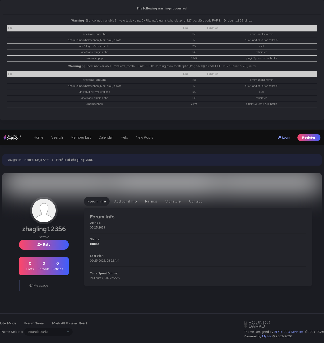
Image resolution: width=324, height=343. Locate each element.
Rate (46, 244)
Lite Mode (8, 323)
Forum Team (34, 323)
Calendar (106, 137)
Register (308, 137)
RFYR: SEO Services (289, 332)
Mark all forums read (69, 323)
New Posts (144, 137)
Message (40, 285)
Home (38, 137)
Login (285, 137)
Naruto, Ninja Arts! (36, 160)
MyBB (266, 336)
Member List (81, 137)
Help (124, 137)
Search (57, 137)
